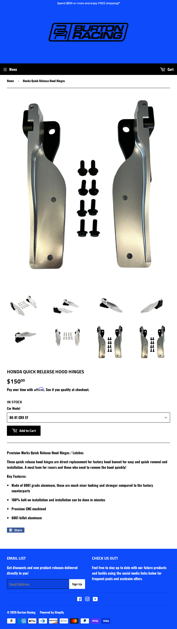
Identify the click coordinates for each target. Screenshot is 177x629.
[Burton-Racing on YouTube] (95, 599)
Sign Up (77, 584)
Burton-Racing (26, 612)
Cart (170, 69)
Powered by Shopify (52, 612)
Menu (13, 69)
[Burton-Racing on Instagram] (87, 599)
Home (10, 80)
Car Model (13, 408)
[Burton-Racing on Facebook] (79, 599)
